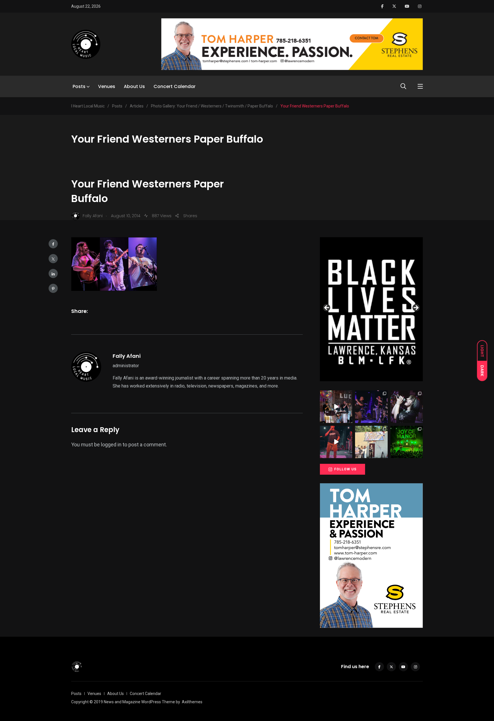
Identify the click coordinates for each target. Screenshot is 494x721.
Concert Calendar (175, 86)
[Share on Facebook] (53, 243)
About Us (134, 86)
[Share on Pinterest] (53, 288)
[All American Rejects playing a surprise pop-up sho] (371, 442)
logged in (111, 445)
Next (415, 308)
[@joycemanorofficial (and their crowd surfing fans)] (407, 442)
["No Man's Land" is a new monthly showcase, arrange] (407, 406)
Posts (79, 86)
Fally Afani (127, 355)
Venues (106, 86)
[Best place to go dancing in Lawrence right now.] (336, 406)
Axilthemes (192, 702)
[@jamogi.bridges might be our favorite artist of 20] (336, 442)
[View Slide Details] (371, 309)
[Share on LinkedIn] (53, 273)
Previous (327, 308)
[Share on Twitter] (53, 258)
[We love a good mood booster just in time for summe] (371, 406)
